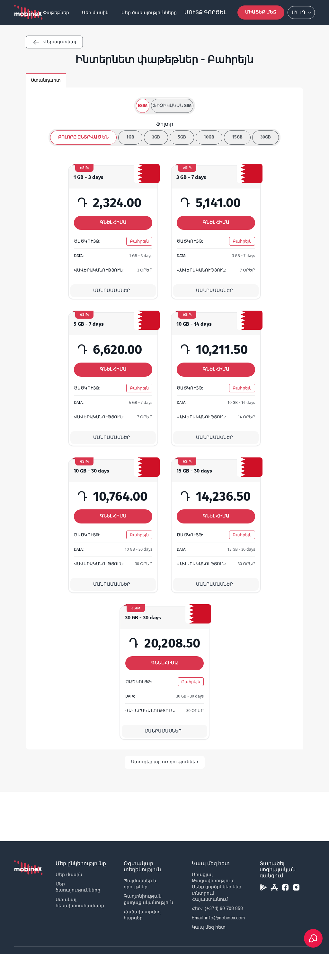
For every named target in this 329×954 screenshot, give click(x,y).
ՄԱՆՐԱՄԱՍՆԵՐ (111, 290)
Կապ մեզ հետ (209, 927)
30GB (265, 137)
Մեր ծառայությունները (149, 12)
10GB (209, 137)
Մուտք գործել (205, 12)
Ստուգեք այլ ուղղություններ (164, 762)
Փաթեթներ (56, 12)
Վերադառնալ (59, 42)
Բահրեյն (139, 241)
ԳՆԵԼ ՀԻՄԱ (113, 222)
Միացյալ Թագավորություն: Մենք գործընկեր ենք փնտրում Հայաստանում (216, 887)
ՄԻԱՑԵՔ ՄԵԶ (261, 12)
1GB (130, 137)
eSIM (142, 105)
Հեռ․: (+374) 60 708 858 (217, 908)
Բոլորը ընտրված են (83, 137)
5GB (182, 137)
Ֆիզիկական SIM (172, 105)
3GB (156, 137)
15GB (237, 137)
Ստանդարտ (46, 80)
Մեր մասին (95, 12)
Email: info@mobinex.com (218, 917)
